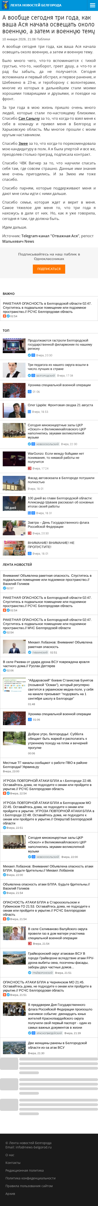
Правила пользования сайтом (29, 1186)
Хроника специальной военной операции (59, 385)
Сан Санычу (29, 118)
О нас (9, 1155)
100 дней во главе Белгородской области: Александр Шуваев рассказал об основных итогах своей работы (61, 502)
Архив (10, 1193)
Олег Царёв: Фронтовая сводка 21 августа (60, 405)
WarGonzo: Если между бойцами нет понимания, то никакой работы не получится (56, 458)
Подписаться (49, 269)
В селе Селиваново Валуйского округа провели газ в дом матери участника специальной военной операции (57, 933)
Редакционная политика (24, 1170)
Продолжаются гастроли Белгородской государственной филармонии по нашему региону (60, 344)
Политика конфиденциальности (30, 1178)
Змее (23, 143)
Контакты (13, 1162)
